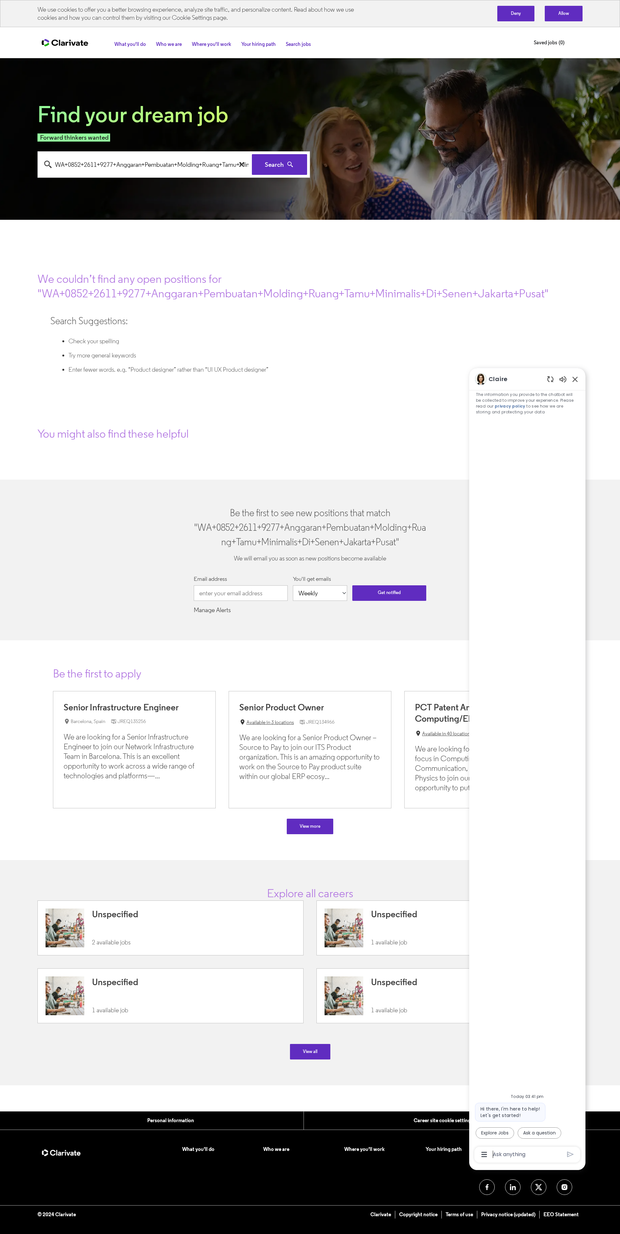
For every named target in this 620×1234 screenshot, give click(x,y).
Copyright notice (418, 1214)
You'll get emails (312, 579)
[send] (570, 1154)
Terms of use (459, 1214)
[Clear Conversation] (550, 379)
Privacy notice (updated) (508, 1214)
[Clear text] (241, 164)
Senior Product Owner (281, 707)
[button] (310, 1051)
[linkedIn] (513, 1187)
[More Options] (484, 1154)
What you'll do (198, 1149)
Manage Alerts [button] (212, 610)
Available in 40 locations (443, 734)
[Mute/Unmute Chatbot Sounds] (563, 379)
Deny (516, 13)
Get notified (389, 592)
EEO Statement (561, 1214)
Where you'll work (364, 1149)
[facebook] (487, 1187)
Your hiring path (444, 1149)
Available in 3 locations (266, 723)
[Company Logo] (64, 42)
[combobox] (144, 164)
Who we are (276, 1149)
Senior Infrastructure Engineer (121, 707)
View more (310, 826)
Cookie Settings (192, 17)
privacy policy (510, 406)
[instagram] (564, 1187)
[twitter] (538, 1187)
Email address (210, 579)
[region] (527, 766)
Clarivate (380, 1214)
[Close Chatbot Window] (575, 379)
